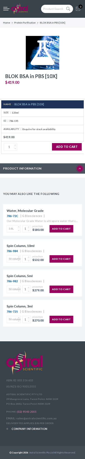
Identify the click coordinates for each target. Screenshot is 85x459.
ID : (6, 120)
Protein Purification (25, 22)
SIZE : (7, 112)
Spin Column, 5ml (20, 276)
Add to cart (67, 146)
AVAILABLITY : (12, 128)
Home (6, 22)
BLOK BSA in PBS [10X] (29, 104)
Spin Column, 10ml (20, 246)
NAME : (8, 104)
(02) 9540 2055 (27, 411)
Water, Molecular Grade (25, 210)
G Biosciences (32, 216)
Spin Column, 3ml (20, 306)
